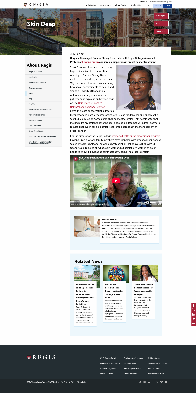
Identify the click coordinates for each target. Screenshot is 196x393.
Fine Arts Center (154, 368)
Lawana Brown (90, 62)
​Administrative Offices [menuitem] (37, 82)
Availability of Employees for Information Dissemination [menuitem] (40, 143)
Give (157, 5)
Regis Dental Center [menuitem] (36, 131)
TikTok (140, 382)
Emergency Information (132, 368)
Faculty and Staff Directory (133, 358)
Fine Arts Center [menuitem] (35, 126)
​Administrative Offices (156, 374)
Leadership (160, 31)
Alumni (142, 2)
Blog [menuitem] (30, 99)
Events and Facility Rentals (157, 363)
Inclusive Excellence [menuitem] (37, 115)
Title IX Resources (130, 374)
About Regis (39, 65)
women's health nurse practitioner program (136, 136)
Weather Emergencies (108, 368)
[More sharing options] (193, 323)
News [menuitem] (31, 93)
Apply (167, 5)
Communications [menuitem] (35, 88)
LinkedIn (148, 382)
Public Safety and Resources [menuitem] (40, 109)
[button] (92, 5)
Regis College (41, 357)
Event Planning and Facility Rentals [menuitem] (42, 136)
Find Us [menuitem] (32, 104)
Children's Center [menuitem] (35, 120)
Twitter (157, 382)
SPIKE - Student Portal (108, 358)
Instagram (144, 382)
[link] (193, 305)
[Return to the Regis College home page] (36, 4)
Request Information (158, 2)
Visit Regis (160, 15)
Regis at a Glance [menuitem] (35, 72)
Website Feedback (106, 374)
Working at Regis (130, 363)
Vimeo (161, 382)
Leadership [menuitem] (33, 77)
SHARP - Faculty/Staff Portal (110, 363)
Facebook (153, 382)
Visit (170, 2)
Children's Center (154, 358)
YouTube (166, 382)
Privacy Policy (82, 382)
